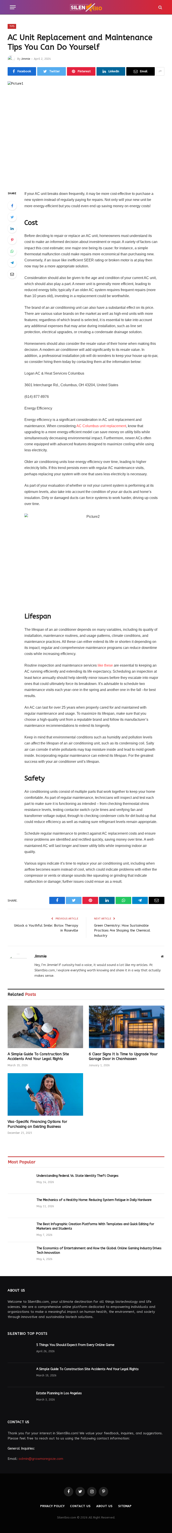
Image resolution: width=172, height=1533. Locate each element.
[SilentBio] (86, 7)
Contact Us (80, 1506)
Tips (11, 26)
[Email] (12, 274)
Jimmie (25, 58)
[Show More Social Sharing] (160, 71)
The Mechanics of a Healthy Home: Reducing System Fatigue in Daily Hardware (94, 1200)
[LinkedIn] (12, 228)
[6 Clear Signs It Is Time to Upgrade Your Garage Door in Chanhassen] (126, 1027)
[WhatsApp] (12, 251)
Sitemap (125, 1506)
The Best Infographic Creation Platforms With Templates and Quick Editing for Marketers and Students (95, 1226)
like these (105, 665)
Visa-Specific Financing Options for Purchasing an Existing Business (37, 1124)
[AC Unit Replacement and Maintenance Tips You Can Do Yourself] (86, 132)
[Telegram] (12, 262)
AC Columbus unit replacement (101, 426)
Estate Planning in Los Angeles (59, 1393)
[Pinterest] (12, 239)
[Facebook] (12, 205)
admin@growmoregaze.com (41, 1459)
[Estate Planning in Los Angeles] (20, 1399)
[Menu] (13, 7)
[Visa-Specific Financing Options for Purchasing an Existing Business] (45, 1094)
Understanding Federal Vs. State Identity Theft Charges (77, 1176)
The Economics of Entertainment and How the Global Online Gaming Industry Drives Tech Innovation (99, 1250)
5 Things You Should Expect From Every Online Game (75, 1345)
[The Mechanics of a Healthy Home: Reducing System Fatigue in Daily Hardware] (20, 1205)
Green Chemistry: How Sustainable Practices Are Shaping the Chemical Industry (122, 930)
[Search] (159, 7)
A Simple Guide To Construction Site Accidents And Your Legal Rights (38, 1056)
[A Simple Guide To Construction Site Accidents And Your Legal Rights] (45, 1027)
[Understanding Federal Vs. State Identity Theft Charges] (20, 1181)
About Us (104, 1506)
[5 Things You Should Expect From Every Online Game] (20, 1350)
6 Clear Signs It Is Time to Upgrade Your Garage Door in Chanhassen (123, 1056)
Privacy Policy (52, 1506)
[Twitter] (12, 217)
